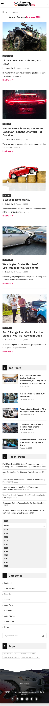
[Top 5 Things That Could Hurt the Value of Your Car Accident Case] (24, 308)
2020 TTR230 (7, 653)
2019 (6, 551)
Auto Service (9, 589)
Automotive (9, 621)
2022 (6, 541)
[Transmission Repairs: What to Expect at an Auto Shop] (10, 413)
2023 (6, 537)
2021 (6, 544)
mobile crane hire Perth (30, 657)
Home (5, 12)
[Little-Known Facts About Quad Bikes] (24, 36)
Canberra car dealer (11, 657)
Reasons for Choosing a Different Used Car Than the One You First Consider (23, 132)
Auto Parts (8, 605)
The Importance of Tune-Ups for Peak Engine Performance (31, 427)
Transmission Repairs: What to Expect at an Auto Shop (33, 410)
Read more (7, 80)
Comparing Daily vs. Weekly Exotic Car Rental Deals (23, 503)
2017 (6, 559)
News (6, 627)
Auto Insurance (10, 616)
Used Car (8, 594)
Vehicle (7, 600)
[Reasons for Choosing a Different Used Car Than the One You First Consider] (24, 104)
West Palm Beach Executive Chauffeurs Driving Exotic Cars (33, 442)
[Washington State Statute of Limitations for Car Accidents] (24, 240)
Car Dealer (8, 611)
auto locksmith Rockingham (25, 653)
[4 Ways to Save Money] (24, 175)
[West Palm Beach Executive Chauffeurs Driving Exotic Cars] (10, 444)
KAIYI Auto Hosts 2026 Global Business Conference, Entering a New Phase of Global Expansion (33, 379)
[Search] (46, 4)
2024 (6, 533)
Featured (8, 583)
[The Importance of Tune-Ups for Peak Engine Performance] (10, 428)
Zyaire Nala (9, 68)
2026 (6, 521)
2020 (6, 548)
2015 (6, 566)
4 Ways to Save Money (16, 199)
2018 (6, 555)
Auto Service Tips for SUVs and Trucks (32, 395)
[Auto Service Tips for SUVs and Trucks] (10, 398)
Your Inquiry (24, 684)
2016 (6, 562)
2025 (6, 530)
